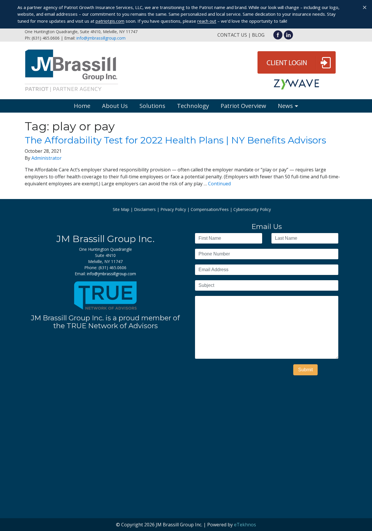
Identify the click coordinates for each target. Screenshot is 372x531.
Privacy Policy (173, 209)
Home (82, 106)
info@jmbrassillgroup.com (101, 38)
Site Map (121, 209)
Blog (258, 35)
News (285, 106)
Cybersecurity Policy (252, 209)
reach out (206, 21)
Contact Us (232, 35)
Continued (219, 183)
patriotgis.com (110, 21)
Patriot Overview (243, 106)
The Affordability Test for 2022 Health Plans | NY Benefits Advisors (175, 140)
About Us (115, 106)
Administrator (46, 158)
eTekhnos (245, 524)
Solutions (152, 106)
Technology (193, 106)
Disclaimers (145, 209)
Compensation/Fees (210, 209)
